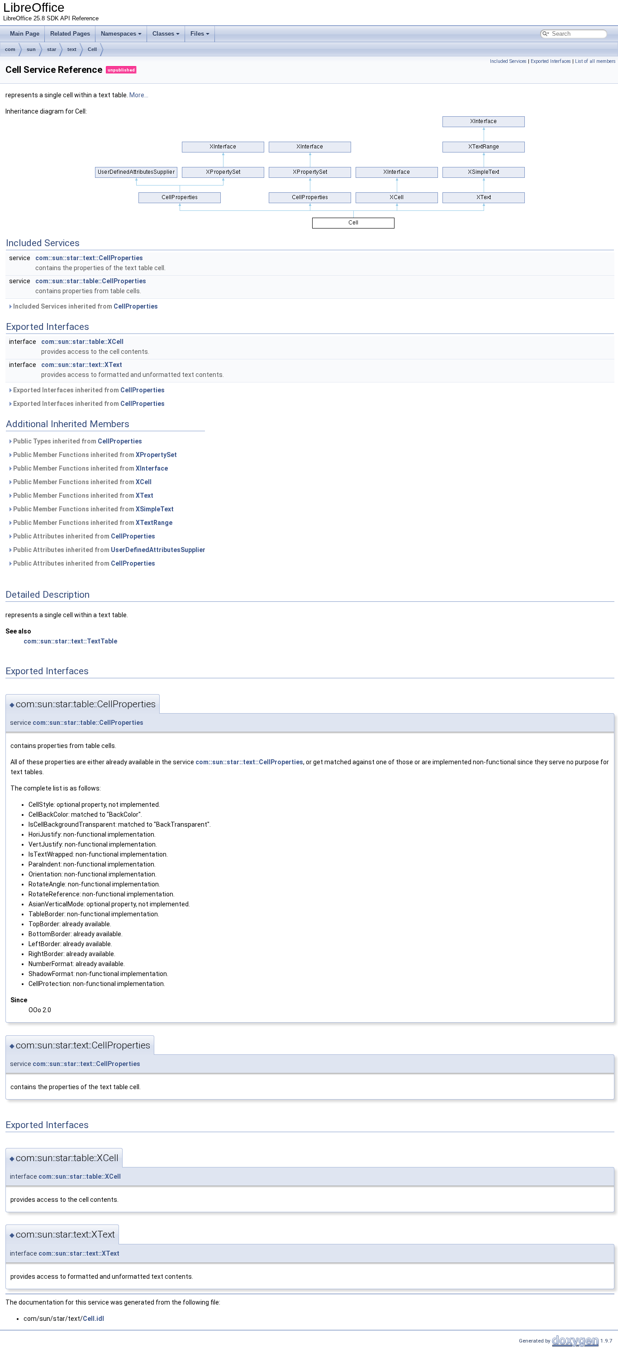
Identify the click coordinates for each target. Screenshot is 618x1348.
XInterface (152, 468)
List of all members (595, 61)
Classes (163, 33)
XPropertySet (156, 454)
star (51, 49)
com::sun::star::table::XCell (82, 341)
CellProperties (136, 306)
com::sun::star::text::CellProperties (89, 258)
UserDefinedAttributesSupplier (158, 549)
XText (144, 495)
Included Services (508, 61)
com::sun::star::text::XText (81, 364)
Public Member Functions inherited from (94, 454)
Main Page (24, 33)
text (71, 49)
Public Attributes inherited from (83, 536)
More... (138, 95)
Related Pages (70, 33)
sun (31, 49)
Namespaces (118, 33)
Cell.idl (93, 1318)
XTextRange (154, 522)
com (10, 49)
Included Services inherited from (85, 306)
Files (197, 33)
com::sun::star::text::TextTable (70, 641)
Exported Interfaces (551, 61)
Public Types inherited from (77, 441)
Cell (92, 49)
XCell (144, 482)
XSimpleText (155, 509)
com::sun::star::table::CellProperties (90, 281)
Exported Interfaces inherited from (88, 390)
